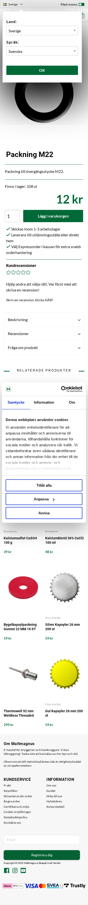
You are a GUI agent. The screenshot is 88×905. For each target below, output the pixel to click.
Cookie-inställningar (17, 812)
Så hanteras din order (18, 796)
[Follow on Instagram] (15, 871)
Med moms (69, 4)
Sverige (14, 5)
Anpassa (41, 499)
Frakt (7, 785)
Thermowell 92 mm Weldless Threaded (19, 713)
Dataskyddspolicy (16, 817)
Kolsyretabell (55, 806)
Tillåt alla (44, 485)
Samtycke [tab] (16, 402)
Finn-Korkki (53, 618)
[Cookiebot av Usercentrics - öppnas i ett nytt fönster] (62, 389)
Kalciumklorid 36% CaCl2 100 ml (64, 540)
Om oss (51, 785)
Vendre (57, 863)
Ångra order (12, 801)
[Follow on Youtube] (23, 871)
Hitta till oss (54, 796)
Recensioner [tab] (18, 333)
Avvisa (44, 513)
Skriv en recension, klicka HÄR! (29, 300)
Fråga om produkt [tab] (23, 347)
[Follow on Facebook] (6, 871)
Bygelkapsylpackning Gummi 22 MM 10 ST (20, 627)
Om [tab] (72, 402)
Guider (51, 791)
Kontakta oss (12, 822)
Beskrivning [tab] (18, 319)
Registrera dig (41, 855)
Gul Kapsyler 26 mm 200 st (64, 713)
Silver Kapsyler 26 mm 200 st (62, 627)
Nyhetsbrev (54, 801)
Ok (42, 70)
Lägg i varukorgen (53, 216)
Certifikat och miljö (16, 806)
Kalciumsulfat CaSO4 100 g (20, 540)
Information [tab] (44, 402)
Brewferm (10, 531)
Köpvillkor (11, 791)
